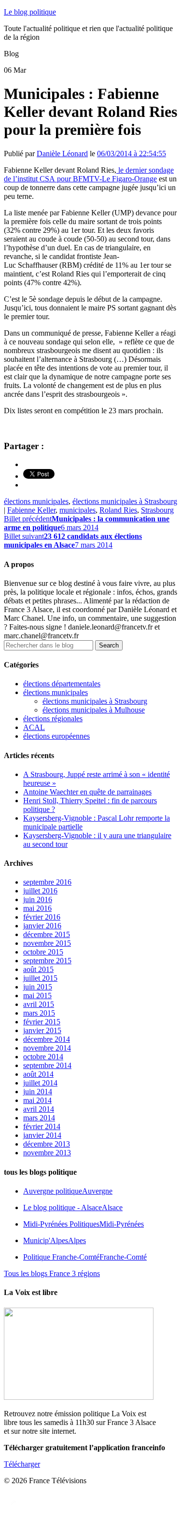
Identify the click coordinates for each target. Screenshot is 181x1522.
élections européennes (56, 736)
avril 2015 (38, 1004)
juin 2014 (37, 1091)
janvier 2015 (42, 1030)
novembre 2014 (47, 1048)
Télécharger (22, 1464)
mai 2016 (37, 908)
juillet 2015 (40, 978)
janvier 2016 (42, 926)
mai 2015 (37, 995)
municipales (77, 510)
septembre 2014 (47, 1065)
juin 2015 (37, 987)
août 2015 (38, 969)
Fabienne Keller (31, 510)
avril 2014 (38, 1109)
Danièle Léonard (62, 153)
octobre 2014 (43, 1056)
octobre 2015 (43, 952)
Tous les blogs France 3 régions (52, 1273)
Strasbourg (157, 510)
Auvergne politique (67, 1191)
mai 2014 (37, 1100)
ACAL (34, 727)
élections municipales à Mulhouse (93, 710)
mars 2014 (39, 1118)
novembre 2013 (47, 1153)
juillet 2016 (40, 891)
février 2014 (41, 1126)
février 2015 (41, 1022)
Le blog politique (30, 12)
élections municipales (36, 501)
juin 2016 (37, 899)
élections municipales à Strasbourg (124, 501)
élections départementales (61, 684)
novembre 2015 (47, 943)
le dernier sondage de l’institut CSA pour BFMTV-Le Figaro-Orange (89, 174)
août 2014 (38, 1074)
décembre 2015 (46, 934)
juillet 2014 (40, 1083)
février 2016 (41, 917)
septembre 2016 (47, 882)
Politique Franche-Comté (85, 1257)
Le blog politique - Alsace (73, 1207)
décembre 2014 (46, 1039)
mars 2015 (39, 1013)
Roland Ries (118, 510)
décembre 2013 (46, 1144)
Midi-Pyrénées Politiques (83, 1224)
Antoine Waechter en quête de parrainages (87, 792)
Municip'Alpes (54, 1240)
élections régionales (53, 718)
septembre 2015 (47, 960)
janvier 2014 (42, 1135)
